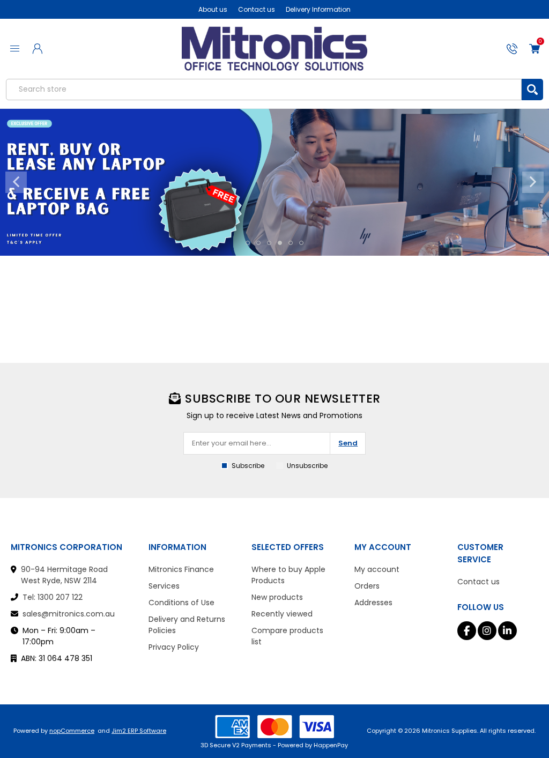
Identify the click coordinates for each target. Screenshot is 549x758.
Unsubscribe (307, 465)
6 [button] (301, 243)
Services (164, 586)
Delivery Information (318, 9)
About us (212, 9)
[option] (274, 182)
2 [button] (258, 243)
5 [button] (290, 243)
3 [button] (269, 243)
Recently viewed (282, 613)
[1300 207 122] (512, 49)
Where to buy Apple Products (288, 575)
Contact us (256, 9)
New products (277, 597)
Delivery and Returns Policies (187, 625)
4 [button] (280, 243)
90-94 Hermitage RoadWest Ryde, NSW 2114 (64, 575)
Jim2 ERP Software (139, 730)
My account (376, 569)
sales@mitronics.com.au (69, 613)
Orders (367, 586)
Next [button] (533, 182)
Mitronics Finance (181, 569)
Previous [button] (16, 182)
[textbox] (264, 89)
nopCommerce (71, 730)
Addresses (373, 602)
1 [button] (248, 243)
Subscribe (248, 465)
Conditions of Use (181, 602)
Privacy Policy (174, 647)
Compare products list (287, 636)
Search (532, 89)
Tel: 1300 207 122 (53, 597)
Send (348, 443)
